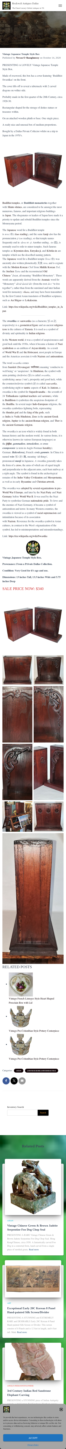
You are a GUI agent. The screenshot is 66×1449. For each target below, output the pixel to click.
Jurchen (10, 271)
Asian (18, 1071)
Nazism (41, 356)
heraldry (47, 448)
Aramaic (45, 279)
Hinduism (38, 371)
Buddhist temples (11, 202)
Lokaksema (31, 300)
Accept (33, 1437)
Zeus (34, 416)
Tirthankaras (12, 396)
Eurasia (29, 329)
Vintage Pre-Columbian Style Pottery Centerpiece (34, 1030)
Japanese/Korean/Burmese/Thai (41, 1071)
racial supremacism (47, 512)
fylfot (9, 443)
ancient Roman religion (37, 420)
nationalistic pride (40, 500)
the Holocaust (31, 352)
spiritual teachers (28, 396)
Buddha (10, 404)
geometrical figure (29, 325)
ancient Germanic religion (19, 424)
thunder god (12, 412)
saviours (46, 396)
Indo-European (40, 404)
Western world (16, 339)
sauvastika (51, 383)
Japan (8, 215)
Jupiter (15, 420)
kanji (45, 234)
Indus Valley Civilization (30, 477)
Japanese (11, 230)
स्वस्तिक (35, 367)
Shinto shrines (15, 207)
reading (21, 234)
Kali (44, 387)
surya (18, 379)
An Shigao (16, 300)
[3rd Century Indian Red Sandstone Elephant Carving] (33, 1361)
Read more (34, 1249)
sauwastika (25, 321)
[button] (61, 1409)
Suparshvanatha (37, 391)
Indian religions (37, 333)
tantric (27, 387)
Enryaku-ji (35, 250)
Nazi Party (46, 492)
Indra (8, 416)
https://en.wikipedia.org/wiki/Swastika (28, 536)
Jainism (54, 387)
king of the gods (35, 412)
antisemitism (56, 356)
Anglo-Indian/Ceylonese (20, 1385)
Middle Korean (47, 267)
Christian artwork (45, 481)
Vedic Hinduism (22, 416)
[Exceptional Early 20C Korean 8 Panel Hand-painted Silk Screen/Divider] (33, 1278)
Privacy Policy (33, 1444)
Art (9, 1303)
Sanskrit (12, 367)
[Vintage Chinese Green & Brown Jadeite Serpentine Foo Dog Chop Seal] (33, 1186)
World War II (12, 352)
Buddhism (10, 400)
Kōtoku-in (52, 250)
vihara (26, 291)
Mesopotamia (55, 477)
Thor (57, 420)
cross (18, 465)
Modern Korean (19, 267)
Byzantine (26, 481)
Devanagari (23, 367)
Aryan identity (38, 348)
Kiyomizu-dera (21, 250)
